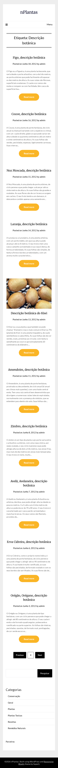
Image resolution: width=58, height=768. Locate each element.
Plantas (11, 709)
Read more (29, 97)
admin (42, 64)
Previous (20, 655)
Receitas (12, 722)
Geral (10, 702)
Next (40, 655)
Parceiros (10, 741)
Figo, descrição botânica (29, 57)
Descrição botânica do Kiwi (29, 313)
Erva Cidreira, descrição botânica (29, 542)
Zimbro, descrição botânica (29, 426)
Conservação (14, 696)
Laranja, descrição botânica (29, 224)
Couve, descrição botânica (29, 114)
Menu (50, 24)
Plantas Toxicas (15, 715)
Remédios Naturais (17, 728)
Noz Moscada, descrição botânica (29, 170)
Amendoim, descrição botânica (29, 369)
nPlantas (29, 12)
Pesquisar (44, 673)
